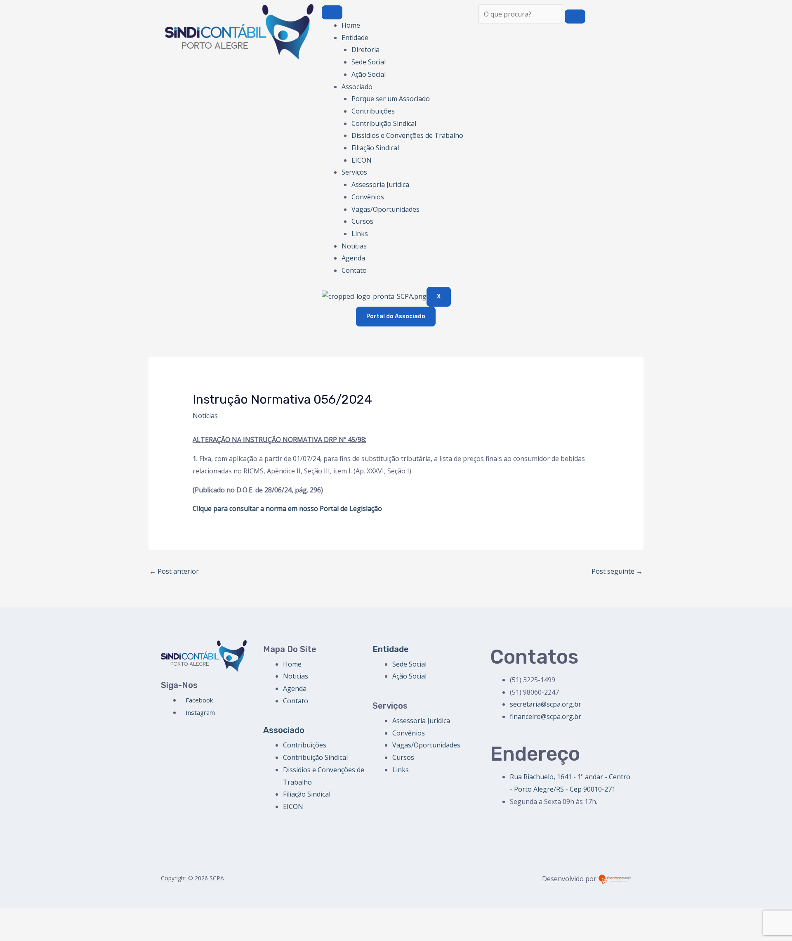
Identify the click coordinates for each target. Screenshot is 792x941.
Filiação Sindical (375, 147)
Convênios (367, 196)
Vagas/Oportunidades (385, 209)
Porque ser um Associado (390, 98)
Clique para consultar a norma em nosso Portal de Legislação (287, 508)
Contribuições (373, 111)
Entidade (355, 37)
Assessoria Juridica (380, 184)
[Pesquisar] (575, 16)
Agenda (353, 257)
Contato (354, 270)
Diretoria (365, 49)
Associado (357, 86)
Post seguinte (617, 571)
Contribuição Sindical (383, 123)
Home (351, 25)
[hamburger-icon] (332, 12)
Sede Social (368, 61)
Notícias (354, 246)
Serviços (354, 172)
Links (359, 233)
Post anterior (174, 571)
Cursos (362, 221)
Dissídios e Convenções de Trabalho (407, 135)
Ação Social (368, 74)
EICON (361, 160)
